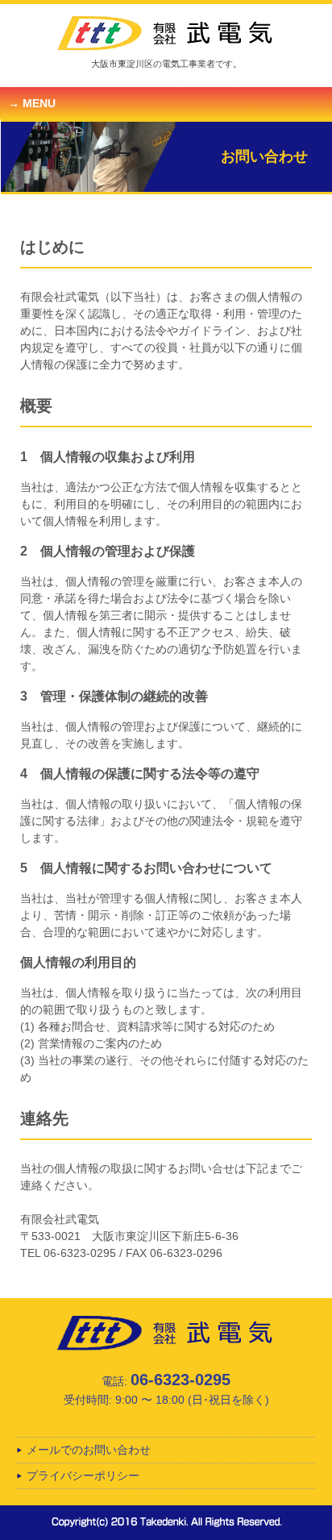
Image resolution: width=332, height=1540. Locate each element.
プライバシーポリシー (83, 1475)
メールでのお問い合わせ (89, 1449)
